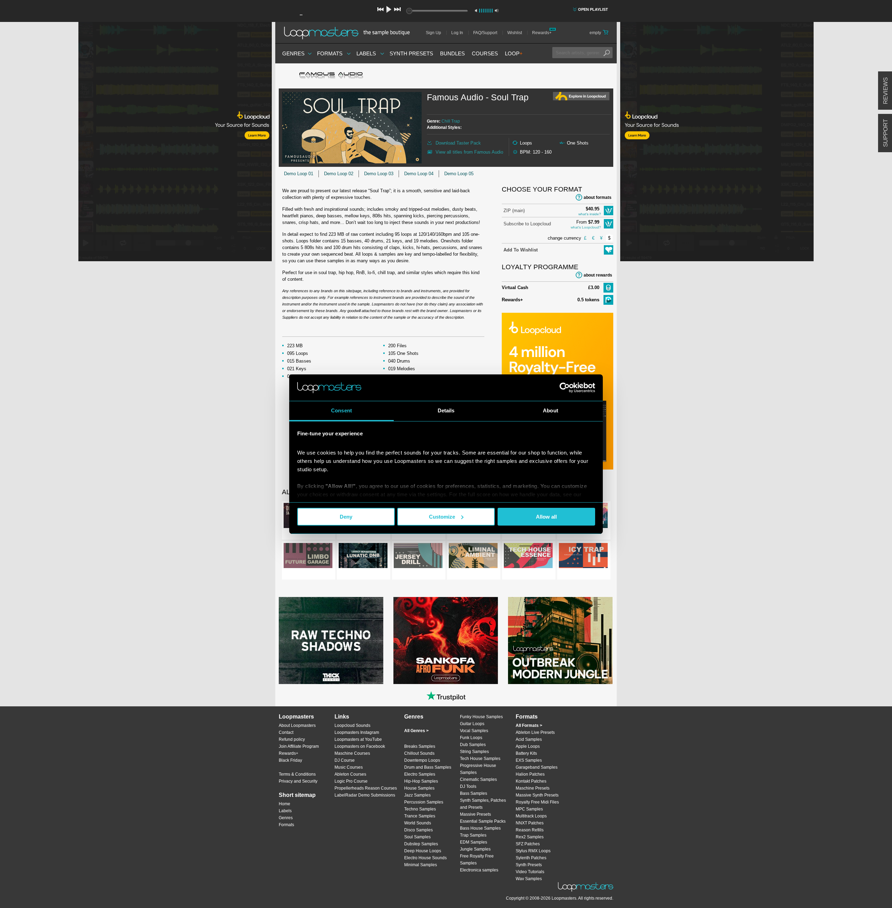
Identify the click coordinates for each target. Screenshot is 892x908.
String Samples (474, 751)
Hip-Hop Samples (421, 781)
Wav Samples (529, 878)
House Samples (419, 788)
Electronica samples (479, 870)
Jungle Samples (475, 849)
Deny (346, 517)
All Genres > (416, 730)
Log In (457, 33)
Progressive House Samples (478, 769)
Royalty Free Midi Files (537, 802)
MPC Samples (529, 809)
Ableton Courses (350, 774)
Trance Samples (419, 816)
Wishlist (514, 33)
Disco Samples (418, 830)
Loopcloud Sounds (352, 725)
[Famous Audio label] (331, 76)
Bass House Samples (480, 828)
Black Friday (290, 760)
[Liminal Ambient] (473, 557)
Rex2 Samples (530, 837)
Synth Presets (411, 53)
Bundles (452, 53)
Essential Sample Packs (483, 821)
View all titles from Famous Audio (469, 152)
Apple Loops (528, 746)
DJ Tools (468, 786)
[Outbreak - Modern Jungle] (560, 640)
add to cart (608, 210)
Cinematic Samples (478, 779)
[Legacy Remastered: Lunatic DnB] (363, 557)
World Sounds (417, 823)
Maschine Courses (352, 753)
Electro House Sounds (425, 857)
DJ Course (344, 760)
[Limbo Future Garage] (308, 557)
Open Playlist (593, 9)
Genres (293, 53)
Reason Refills (530, 830)
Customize (442, 517)
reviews (885, 90)
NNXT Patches (530, 823)
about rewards (598, 275)
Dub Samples (473, 744)
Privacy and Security (298, 781)
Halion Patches (530, 774)
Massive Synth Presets (537, 795)
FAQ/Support (485, 33)
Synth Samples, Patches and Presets (483, 804)
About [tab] (550, 410)
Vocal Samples (474, 730)
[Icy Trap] (583, 557)
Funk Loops (471, 737)
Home (284, 803)
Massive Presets (475, 814)
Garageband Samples (537, 767)
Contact (286, 732)
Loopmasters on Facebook (359, 746)
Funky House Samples (481, 716)
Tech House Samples (480, 758)
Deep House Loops (422, 850)
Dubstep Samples (421, 843)
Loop (514, 53)
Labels (366, 53)
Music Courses (348, 767)
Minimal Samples (420, 864)
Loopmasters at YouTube (358, 739)
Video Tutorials (530, 871)
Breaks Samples (419, 746)
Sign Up (433, 33)
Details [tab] (446, 410)
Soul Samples (417, 837)
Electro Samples (419, 774)
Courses (485, 53)
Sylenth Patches (531, 857)
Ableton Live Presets (535, 732)
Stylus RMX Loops (533, 850)
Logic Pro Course (351, 781)
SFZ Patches (528, 843)
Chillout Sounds (419, 753)
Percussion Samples (423, 802)
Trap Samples (473, 835)
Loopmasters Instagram (356, 732)
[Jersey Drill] (418, 557)
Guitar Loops (472, 723)
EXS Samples (529, 760)
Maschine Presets (532, 788)
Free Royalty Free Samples (477, 860)
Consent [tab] (341, 410)
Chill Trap (450, 121)
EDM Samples (473, 842)
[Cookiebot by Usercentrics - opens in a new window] (564, 387)
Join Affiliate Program (299, 746)
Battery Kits (526, 753)
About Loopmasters (297, 725)
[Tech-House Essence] (528, 557)
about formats (598, 197)
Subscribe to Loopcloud (527, 223)
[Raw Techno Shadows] (331, 640)
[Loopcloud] (136, 142)
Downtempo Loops (422, 760)
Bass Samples (473, 793)
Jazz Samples (417, 795)
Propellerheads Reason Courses (365, 788)
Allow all (546, 517)
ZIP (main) (514, 210)
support (885, 133)
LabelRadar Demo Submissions (364, 795)
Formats (330, 53)
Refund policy (292, 739)
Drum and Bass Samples (427, 767)
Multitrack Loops (531, 816)
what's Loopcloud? (586, 227)
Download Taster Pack (458, 143)
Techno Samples (420, 809)
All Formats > (529, 725)
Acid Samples (529, 739)
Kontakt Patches (531, 781)
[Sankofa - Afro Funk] (445, 640)
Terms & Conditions (297, 774)
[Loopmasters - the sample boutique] (349, 33)
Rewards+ (542, 33)
